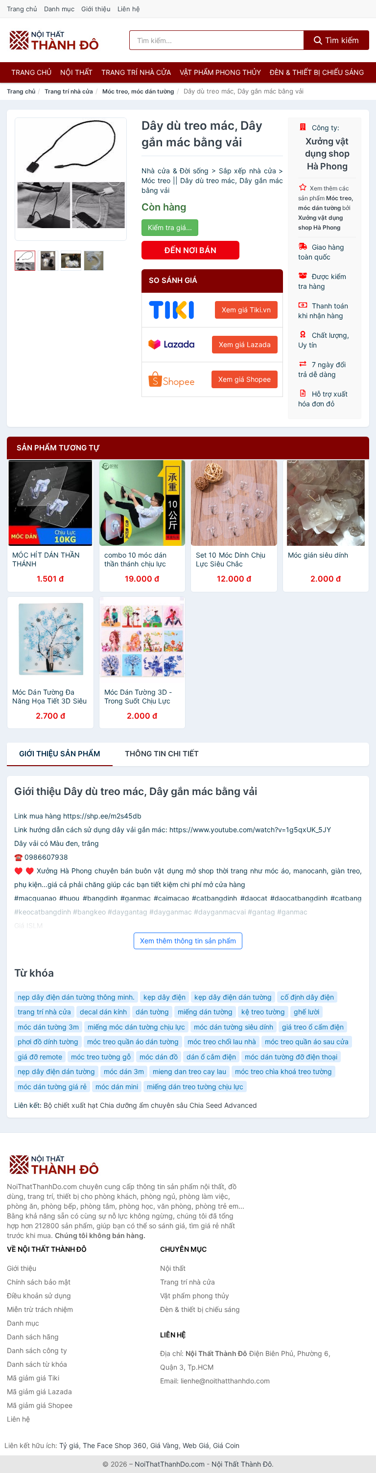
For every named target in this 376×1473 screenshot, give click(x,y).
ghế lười (306, 1011)
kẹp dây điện (164, 997)
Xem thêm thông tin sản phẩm (188, 940)
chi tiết (162, 753)
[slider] (25, 261)
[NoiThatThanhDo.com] (54, 40)
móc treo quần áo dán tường (133, 1041)
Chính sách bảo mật (38, 1282)
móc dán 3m (124, 1071)
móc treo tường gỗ (101, 1056)
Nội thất (76, 72)
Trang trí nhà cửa (136, 72)
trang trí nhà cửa (44, 1011)
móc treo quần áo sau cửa (307, 1041)
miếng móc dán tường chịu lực (136, 1027)
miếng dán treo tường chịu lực (195, 1086)
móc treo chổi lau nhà (222, 1041)
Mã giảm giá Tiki (33, 1378)
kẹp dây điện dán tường (233, 997)
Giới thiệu (96, 9)
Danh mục (59, 9)
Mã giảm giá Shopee (39, 1405)
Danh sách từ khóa (37, 1364)
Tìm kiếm (341, 40)
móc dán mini (116, 1086)
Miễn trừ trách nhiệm (40, 1309)
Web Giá (196, 1445)
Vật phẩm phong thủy (220, 72)
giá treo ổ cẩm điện (313, 1027)
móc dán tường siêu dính (233, 1027)
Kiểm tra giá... (170, 227)
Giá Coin (226, 1445)
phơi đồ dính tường (48, 1041)
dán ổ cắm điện (211, 1056)
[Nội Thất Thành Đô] (56, 1164)
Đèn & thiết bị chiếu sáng (317, 72)
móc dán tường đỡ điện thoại (291, 1056)
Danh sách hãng (33, 1337)
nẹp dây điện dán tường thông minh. (76, 997)
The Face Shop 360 (114, 1445)
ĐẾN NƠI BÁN (190, 250)
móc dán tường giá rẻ (52, 1086)
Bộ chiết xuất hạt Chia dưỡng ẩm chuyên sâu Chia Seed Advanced (150, 1105)
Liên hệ (129, 9)
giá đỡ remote (40, 1056)
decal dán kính (103, 1011)
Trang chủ (22, 9)
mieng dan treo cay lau (189, 1071)
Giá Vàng (164, 1445)
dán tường (152, 1011)
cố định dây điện (307, 997)
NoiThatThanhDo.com (170, 1464)
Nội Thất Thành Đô (242, 1464)
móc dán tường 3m (48, 1027)
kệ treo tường (263, 1011)
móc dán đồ (159, 1056)
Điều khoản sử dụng (39, 1295)
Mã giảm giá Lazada (39, 1391)
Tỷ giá (69, 1445)
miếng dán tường (205, 1011)
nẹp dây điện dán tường (56, 1071)
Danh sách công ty (37, 1350)
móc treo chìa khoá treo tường (283, 1071)
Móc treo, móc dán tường (138, 91)
